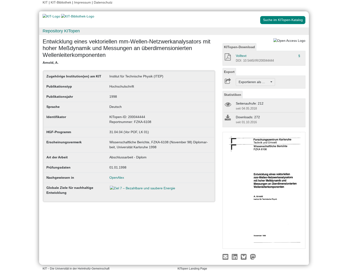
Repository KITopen (61, 31)
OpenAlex (116, 177)
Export (229, 72)
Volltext (241, 56)
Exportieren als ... (254, 82)
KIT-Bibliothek (61, 2)
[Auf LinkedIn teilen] (235, 256)
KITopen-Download (239, 47)
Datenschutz (103, 2)
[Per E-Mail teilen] (226, 256)
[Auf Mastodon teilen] (253, 256)
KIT (45, 2)
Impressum (82, 2)
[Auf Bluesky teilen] (245, 256)
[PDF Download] (227, 58)
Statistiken (232, 95)
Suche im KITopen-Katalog (283, 20)
